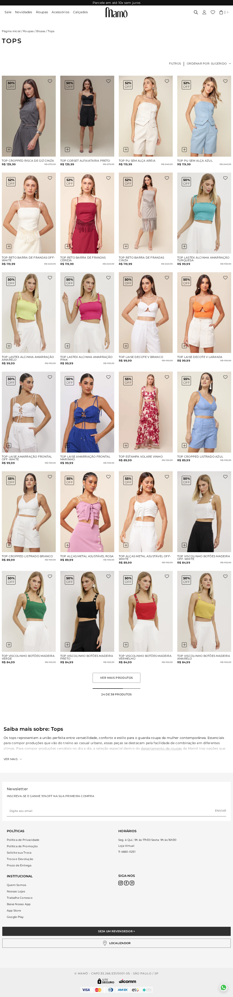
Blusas (40, 31)
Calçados (80, 12)
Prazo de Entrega (19, 865)
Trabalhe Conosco (20, 897)
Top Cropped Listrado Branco (27, 556)
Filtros (175, 63)
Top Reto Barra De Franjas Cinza (141, 259)
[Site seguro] (106, 981)
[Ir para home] (116, 12)
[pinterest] (132, 883)
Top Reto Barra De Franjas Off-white (28, 259)
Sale (8, 12)
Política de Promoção (22, 846)
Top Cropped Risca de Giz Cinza (28, 160)
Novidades (23, 12)
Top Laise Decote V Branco (141, 357)
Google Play (15, 917)
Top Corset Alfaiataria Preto (85, 160)
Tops (51, 31)
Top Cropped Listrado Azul (200, 456)
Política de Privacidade (23, 840)
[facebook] (126, 883)
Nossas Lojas (16, 891)
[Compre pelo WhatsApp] (223, 987)
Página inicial (11, 31)
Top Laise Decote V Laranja (199, 357)
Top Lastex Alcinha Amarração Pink (86, 358)
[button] (224, 12)
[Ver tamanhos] (9, 149)
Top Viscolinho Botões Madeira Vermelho (145, 657)
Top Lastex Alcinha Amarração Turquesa (203, 259)
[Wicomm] (127, 981)
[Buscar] (196, 12)
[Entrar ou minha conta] (204, 12)
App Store (14, 910)
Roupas (42, 12)
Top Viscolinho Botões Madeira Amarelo (203, 657)
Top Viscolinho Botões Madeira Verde (28, 657)
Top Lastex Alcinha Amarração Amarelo (28, 358)
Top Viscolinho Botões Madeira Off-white (203, 557)
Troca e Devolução (20, 859)
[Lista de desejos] (213, 12)
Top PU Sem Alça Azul (195, 160)
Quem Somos (16, 885)
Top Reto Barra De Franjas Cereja (83, 259)
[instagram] (120, 883)
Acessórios (60, 12)
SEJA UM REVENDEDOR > (116, 931)
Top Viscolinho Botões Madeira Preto (86, 657)
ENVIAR (220, 810)
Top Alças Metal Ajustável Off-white (145, 557)
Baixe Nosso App (19, 904)
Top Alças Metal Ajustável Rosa (87, 556)
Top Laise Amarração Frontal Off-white (27, 458)
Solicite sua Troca (19, 852)
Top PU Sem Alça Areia (137, 160)
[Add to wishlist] (50, 81)
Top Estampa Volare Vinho (141, 456)
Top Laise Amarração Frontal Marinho (85, 458)
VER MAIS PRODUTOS (116, 677)
